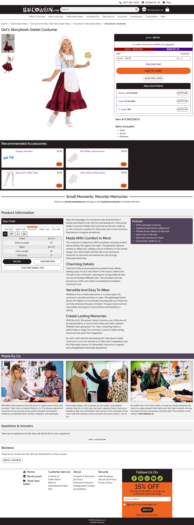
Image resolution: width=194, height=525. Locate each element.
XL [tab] (24, 234)
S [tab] (5, 234)
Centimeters (47, 261)
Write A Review (12, 460)
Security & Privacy (107, 479)
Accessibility (79, 489)
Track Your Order (31, 482)
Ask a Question (97, 439)
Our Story (78, 479)
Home (31, 471)
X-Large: (122, 109)
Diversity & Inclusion (83, 482)
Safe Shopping (105, 476)
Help (168, 2)
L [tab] (17, 234)
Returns (52, 482)
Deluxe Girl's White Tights (27, 173)
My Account (34, 476)
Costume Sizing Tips (32, 268)
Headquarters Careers (84, 486)
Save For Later (153, 78)
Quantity (185, 53)
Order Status (54, 479)
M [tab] (11, 234)
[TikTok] (160, 478)
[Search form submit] (136, 9)
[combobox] (97, 9)
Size (118, 53)
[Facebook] (134, 478)
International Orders (58, 486)
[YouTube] (153, 478)
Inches (17, 261)
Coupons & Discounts (84, 476)
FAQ (50, 489)
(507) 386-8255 (131, 2)
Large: (121, 101)
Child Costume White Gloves (92, 173)
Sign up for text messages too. (142, 504)
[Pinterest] (140, 478)
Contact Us (151, 2)
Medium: (122, 93)
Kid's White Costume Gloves (92, 151)
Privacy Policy (105, 482)
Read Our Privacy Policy (147, 515)
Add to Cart (153, 70)
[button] (152, 9)
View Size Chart (153, 64)
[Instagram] (147, 478)
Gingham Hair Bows (24, 151)
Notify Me (182, 93)
